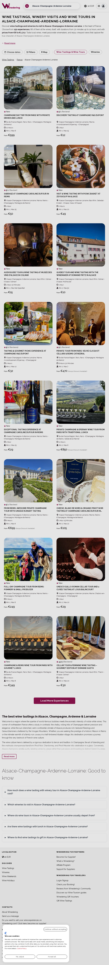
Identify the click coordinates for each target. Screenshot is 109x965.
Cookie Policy (21, 948)
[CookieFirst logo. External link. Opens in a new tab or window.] (6, 933)
